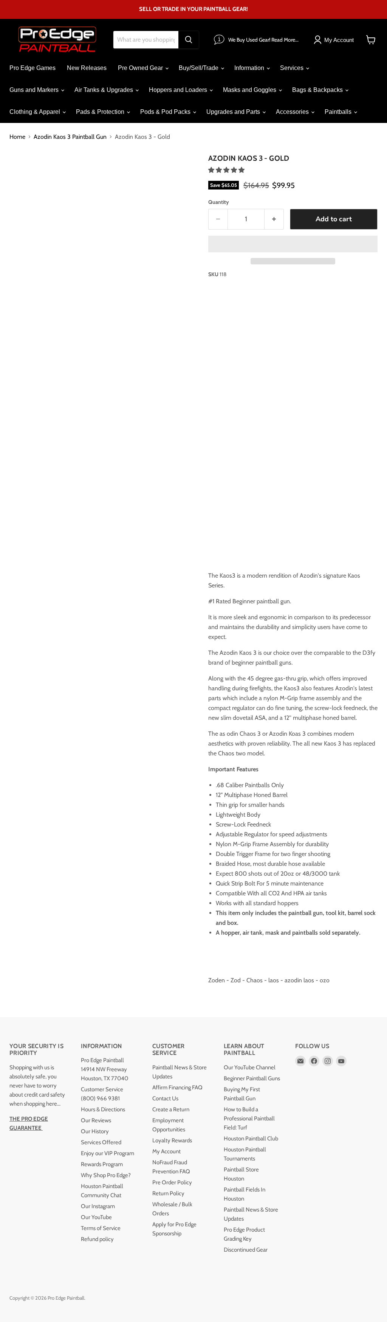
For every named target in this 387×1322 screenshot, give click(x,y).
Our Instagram (98, 1206)
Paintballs (339, 112)
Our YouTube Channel (250, 1067)
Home (17, 137)
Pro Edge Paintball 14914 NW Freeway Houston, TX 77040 (104, 1069)
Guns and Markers (34, 90)
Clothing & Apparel (35, 112)
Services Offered (101, 1142)
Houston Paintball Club (251, 1138)
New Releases (87, 68)
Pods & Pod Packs (166, 112)
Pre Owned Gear (141, 68)
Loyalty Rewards (172, 1140)
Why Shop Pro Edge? (106, 1175)
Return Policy (168, 1193)
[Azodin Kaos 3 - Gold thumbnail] (21, 170)
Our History (95, 1131)
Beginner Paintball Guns (252, 1078)
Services (292, 68)
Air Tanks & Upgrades (104, 90)
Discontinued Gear (246, 1249)
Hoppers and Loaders (179, 90)
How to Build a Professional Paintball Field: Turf (249, 1118)
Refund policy (97, 1239)
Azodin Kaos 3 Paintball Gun (70, 137)
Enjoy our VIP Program (107, 1153)
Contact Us (165, 1098)
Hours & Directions (103, 1109)
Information (250, 68)
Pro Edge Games (32, 68)
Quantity (218, 202)
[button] (227, 170)
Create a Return (170, 1109)
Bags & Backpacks (318, 90)
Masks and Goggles (250, 90)
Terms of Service (101, 1228)
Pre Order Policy (172, 1182)
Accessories (293, 112)
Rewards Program (102, 1164)
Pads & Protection (101, 112)
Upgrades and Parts (234, 112)
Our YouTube (96, 1217)
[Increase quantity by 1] (274, 219)
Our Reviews (96, 1120)
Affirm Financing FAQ (177, 1087)
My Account (166, 1151)
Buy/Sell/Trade (199, 68)
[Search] (188, 39)
